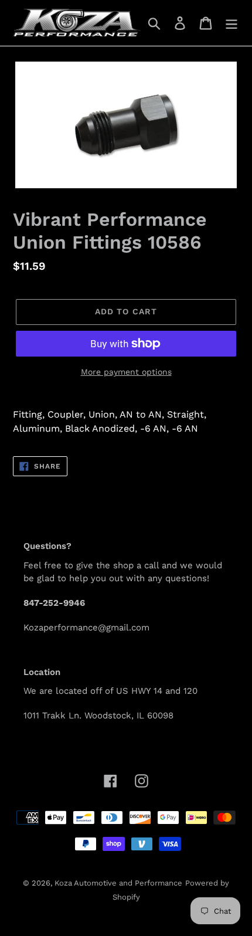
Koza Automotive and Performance (118, 883)
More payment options (126, 372)
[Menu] (231, 23)
